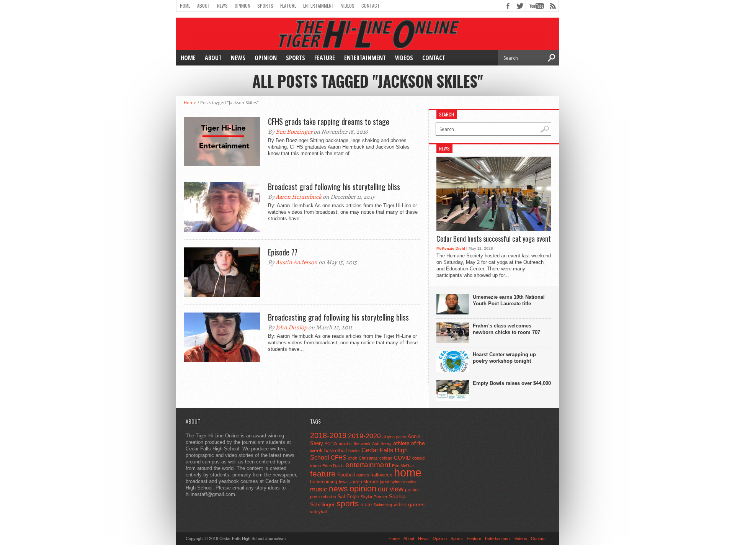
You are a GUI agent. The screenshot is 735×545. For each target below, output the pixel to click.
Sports (265, 5)
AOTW (331, 443)
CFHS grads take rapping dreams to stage (328, 121)
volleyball (318, 511)
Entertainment (318, 5)
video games (409, 504)
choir (352, 458)
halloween (381, 475)
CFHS (338, 457)
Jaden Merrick (364, 481)
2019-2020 (364, 436)
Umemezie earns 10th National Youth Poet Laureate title (509, 300)
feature (323, 473)
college (385, 458)
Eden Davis (333, 465)
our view (390, 489)
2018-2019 (328, 435)
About (203, 5)
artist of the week (355, 443)
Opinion (242, 5)
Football (346, 475)
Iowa (343, 482)
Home (185, 5)
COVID (402, 458)
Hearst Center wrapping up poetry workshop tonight (504, 358)
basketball (335, 450)
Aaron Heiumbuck (299, 197)
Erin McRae (403, 465)
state (366, 504)
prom (315, 496)
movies (409, 482)
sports (347, 503)
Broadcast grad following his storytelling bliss (334, 186)
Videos (347, 5)
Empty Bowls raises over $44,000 (512, 383)
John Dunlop (291, 327)
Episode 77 (282, 252)
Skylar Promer (374, 496)
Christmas (368, 458)
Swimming (382, 504)
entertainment (367, 465)
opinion (363, 488)
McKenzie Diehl (450, 248)
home (407, 472)
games (362, 475)
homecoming (323, 481)
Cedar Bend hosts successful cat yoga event (493, 239)
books (354, 450)
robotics (328, 496)
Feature (288, 5)
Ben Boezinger (294, 132)
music (318, 489)
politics (412, 490)
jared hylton (391, 482)
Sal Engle (348, 496)
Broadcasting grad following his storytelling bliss (338, 317)
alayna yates (394, 436)
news (338, 488)
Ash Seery (382, 443)
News (222, 5)
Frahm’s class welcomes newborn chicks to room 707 (506, 329)
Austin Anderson (296, 262)
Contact (370, 5)
